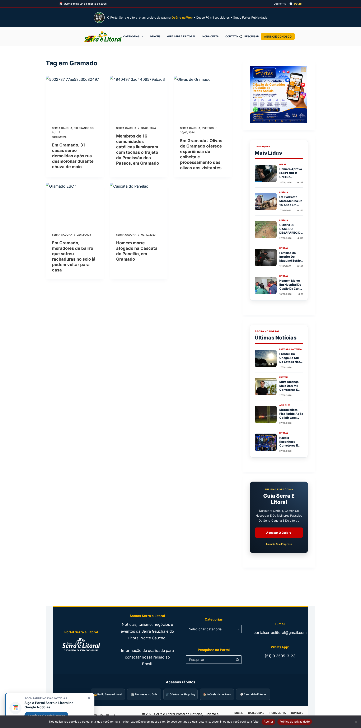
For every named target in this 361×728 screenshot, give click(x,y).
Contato (231, 36)
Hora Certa (210, 36)
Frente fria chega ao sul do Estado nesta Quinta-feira (291, 359)
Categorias (131, 36)
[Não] (356, 722)
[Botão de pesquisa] (238, 660)
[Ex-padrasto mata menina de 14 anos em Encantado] (266, 201)
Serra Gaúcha (62, 128)
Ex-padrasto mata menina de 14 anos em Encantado (290, 203)
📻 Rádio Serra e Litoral (108, 694)
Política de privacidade (295, 721)
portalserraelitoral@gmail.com (280, 632)
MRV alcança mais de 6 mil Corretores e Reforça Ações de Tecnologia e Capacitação (290, 391)
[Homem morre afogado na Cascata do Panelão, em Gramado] (139, 204)
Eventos (208, 128)
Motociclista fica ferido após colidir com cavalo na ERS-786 (291, 417)
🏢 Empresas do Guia (144, 694)
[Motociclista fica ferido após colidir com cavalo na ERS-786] (266, 414)
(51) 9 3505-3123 (280, 656)
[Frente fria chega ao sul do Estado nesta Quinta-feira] (266, 358)
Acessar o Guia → (279, 532)
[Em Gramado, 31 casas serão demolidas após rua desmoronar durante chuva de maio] (75, 98)
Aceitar (268, 721)
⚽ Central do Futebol (253, 694)
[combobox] (210, 659)
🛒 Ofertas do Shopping (180, 694)
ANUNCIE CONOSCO (278, 36)
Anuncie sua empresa (279, 544)
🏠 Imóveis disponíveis (217, 694)
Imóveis (155, 36)
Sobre (238, 712)
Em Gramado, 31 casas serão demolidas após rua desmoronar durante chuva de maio (73, 156)
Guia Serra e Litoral (181, 36)
